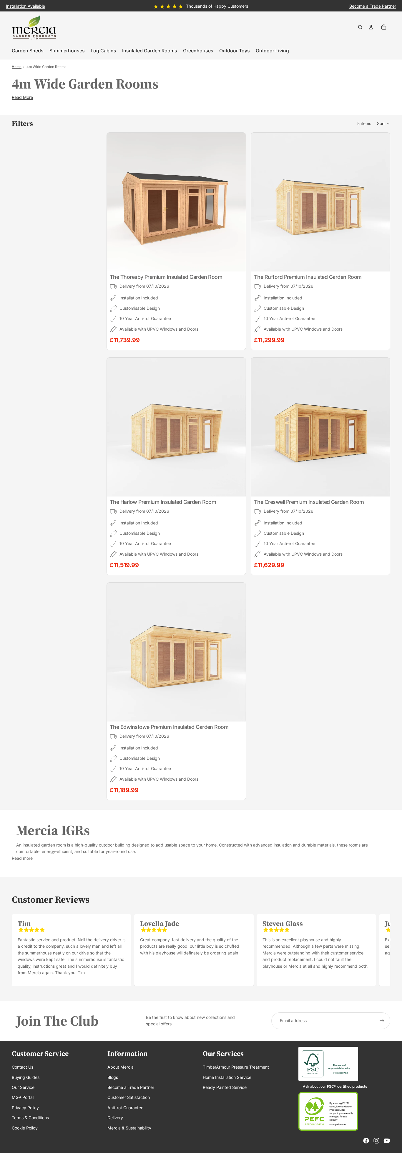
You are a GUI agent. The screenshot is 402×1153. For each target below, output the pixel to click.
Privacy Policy (25, 1107)
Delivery (115, 1117)
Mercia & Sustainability (129, 1127)
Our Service (23, 1087)
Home (16, 66)
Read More (22, 97)
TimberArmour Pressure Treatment (236, 1066)
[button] (383, 123)
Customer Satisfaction (128, 1097)
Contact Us (22, 1066)
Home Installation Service (227, 1077)
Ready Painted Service (225, 1087)
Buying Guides (25, 1077)
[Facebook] (366, 1140)
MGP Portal (23, 1097)
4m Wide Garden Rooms (46, 66)
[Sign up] (382, 1020)
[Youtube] (386, 1140)
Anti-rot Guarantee (125, 1107)
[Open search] (360, 27)
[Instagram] (376, 1140)
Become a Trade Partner (130, 1087)
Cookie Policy (25, 1127)
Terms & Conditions (30, 1117)
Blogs (112, 1077)
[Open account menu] (370, 27)
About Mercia (120, 1066)
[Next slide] (237, 202)
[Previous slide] (115, 202)
